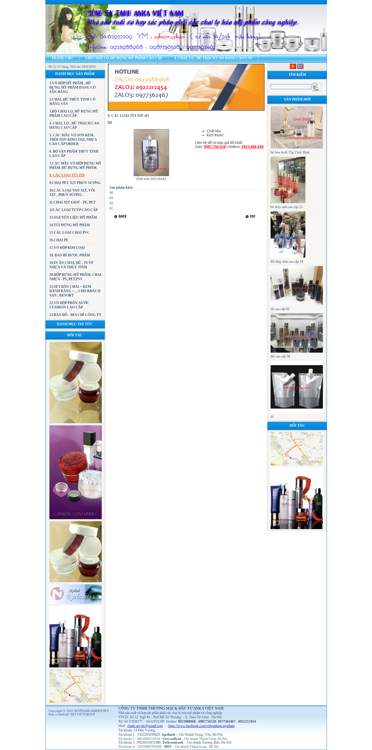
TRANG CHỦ (62, 58)
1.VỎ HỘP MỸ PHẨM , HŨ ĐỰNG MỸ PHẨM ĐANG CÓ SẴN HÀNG (72, 87)
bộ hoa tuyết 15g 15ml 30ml (290, 152)
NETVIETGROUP (82, 714)
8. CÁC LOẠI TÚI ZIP (67, 175)
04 (111, 198)
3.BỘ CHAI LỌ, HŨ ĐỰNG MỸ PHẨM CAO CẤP (123, 58)
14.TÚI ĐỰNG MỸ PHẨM (69, 225)
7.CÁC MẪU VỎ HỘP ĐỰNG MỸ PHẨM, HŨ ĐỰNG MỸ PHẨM (75, 165)
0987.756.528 (215, 147)
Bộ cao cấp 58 (280, 356)
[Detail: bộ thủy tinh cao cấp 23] (288, 202)
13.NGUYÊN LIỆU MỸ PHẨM (73, 217)
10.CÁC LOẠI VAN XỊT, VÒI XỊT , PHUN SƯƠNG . (72, 192)
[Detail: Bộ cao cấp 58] (297, 351)
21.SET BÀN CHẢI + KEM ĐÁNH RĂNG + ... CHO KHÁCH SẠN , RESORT (74, 291)
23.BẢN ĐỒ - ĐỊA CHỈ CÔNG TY (75, 315)
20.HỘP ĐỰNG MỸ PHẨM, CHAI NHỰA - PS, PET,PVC (75, 277)
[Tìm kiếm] (316, 87)
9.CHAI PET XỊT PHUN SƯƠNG (75, 183)
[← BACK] (121, 216)
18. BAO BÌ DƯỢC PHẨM (69, 255)
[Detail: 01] (297, 412)
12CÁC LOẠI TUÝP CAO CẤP (73, 210)
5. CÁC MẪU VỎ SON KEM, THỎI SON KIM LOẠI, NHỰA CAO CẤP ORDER (73, 139)
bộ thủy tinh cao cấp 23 (287, 207)
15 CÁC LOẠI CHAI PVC (69, 233)
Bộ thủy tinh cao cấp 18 (287, 262)
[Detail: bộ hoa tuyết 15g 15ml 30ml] (297, 147)
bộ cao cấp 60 (280, 309)
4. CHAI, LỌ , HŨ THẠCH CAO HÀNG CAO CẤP (213, 58)
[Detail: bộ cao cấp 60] (297, 304)
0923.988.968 (253, 147)
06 (111, 193)
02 (111, 203)
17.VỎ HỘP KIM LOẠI (67, 248)
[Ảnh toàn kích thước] (151, 176)
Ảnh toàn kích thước (151, 179)
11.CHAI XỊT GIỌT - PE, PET (72, 202)
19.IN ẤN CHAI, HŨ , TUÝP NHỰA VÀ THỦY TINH (71, 265)
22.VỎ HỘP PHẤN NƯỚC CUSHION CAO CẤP (69, 305)
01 (111, 208)
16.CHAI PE (58, 240)
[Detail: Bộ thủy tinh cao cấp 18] (288, 257)
